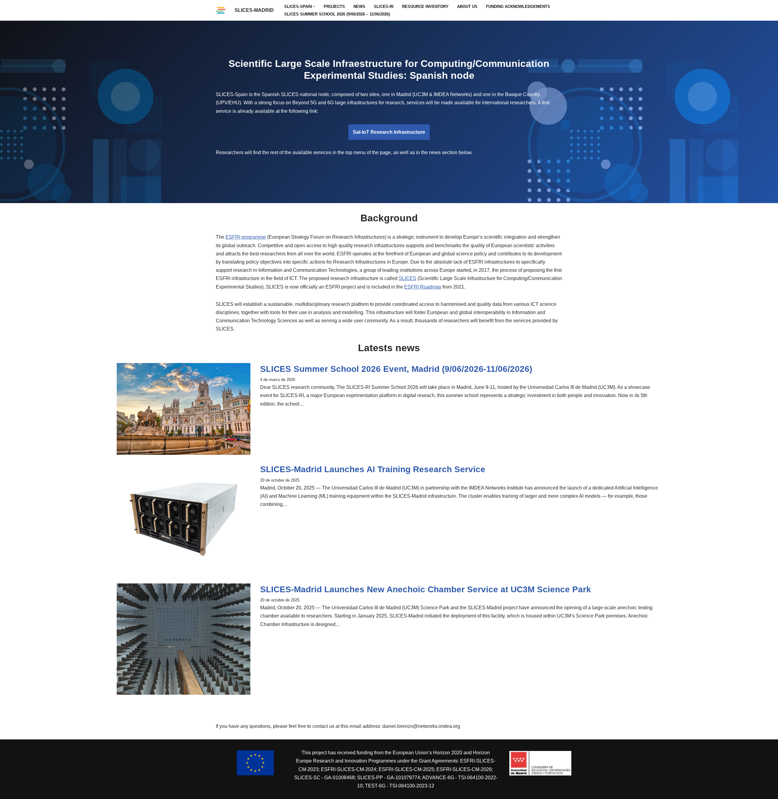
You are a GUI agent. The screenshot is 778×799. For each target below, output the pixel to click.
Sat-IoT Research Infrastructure (389, 132)
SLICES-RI (384, 6)
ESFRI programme (245, 237)
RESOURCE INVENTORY (425, 6)
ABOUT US (467, 6)
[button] (314, 6)
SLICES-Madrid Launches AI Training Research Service (372, 469)
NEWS (359, 6)
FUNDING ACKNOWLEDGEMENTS (518, 6)
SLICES (407, 278)
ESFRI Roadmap (422, 286)
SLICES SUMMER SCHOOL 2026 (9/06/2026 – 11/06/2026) (337, 14)
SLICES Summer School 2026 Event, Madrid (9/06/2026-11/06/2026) (396, 369)
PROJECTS (334, 6)
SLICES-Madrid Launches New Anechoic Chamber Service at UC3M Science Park (425, 589)
